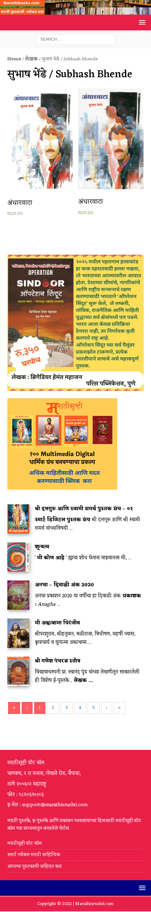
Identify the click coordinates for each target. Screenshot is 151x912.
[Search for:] (75, 39)
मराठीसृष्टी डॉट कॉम (24, 844)
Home (14, 59)
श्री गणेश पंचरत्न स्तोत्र (57, 661)
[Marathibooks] (75, 10)
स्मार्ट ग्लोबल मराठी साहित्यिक (33, 855)
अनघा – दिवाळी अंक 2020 (64, 585)
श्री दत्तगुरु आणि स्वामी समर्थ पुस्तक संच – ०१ (84, 508)
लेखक (31, 59)
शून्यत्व (42, 547)
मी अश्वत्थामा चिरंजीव (57, 623)
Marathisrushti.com (94, 904)
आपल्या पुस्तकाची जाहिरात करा (35, 866)
